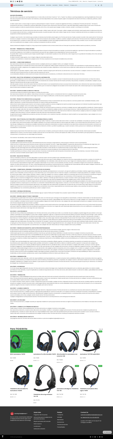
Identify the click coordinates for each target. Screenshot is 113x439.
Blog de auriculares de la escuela (42, 421)
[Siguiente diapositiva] (31, 341)
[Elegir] (31, 351)
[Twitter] (97, 437)
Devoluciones (60, 422)
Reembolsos (60, 419)
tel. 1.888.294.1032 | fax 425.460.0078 (90, 417)
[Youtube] (95, 437)
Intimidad (59, 417)
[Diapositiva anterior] (12, 341)
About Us (85, 1)
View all (101, 329)
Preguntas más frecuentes (40, 415)
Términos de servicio (62, 424)
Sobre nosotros (38, 424)
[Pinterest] (102, 437)
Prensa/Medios (61, 427)
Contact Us (100, 1)
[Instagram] (93, 437)
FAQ (80, 1)
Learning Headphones (17, 436)
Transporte (60, 415)
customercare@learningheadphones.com (91, 415)
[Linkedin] (100, 437)
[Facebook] (90, 437)
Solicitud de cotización (39, 429)
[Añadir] (54, 351)
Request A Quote (92, 1)
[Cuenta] (98, 5)
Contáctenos (37, 426)
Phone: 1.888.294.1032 (73, 1)
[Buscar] (95, 5)
